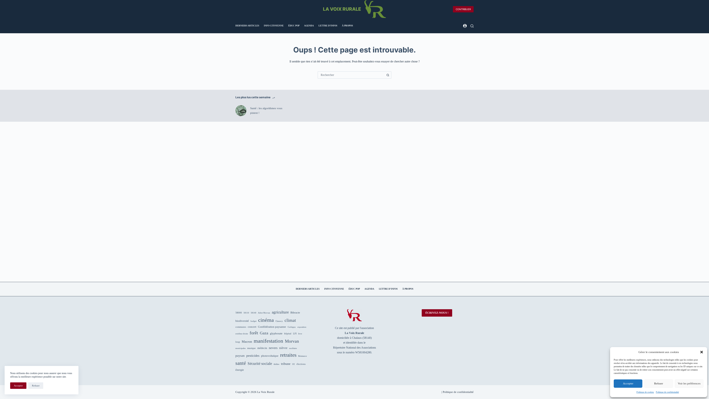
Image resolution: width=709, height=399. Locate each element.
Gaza (264, 333)
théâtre (276, 364)
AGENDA (309, 25)
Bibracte (295, 312)
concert (252, 326)
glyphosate (276, 333)
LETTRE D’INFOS (327, 25)
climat (290, 320)
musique (251, 348)
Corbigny (292, 327)
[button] (701, 352)
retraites (288, 355)
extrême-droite (241, 334)
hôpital (287, 333)
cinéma (266, 320)
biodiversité (242, 320)
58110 (246, 313)
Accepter (628, 383)
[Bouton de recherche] (387, 75)
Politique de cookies (645, 392)
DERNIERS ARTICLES (247, 25)
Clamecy (279, 321)
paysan (240, 355)
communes (240, 326)
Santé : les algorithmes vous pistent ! (266, 110)
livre (300, 334)
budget (253, 321)
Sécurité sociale (260, 364)
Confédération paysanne (272, 326)
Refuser (658, 383)
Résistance (302, 356)
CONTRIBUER (463, 9)
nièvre (283, 348)
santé (240, 363)
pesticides (252, 355)
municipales (240, 348)
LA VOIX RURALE (342, 9)
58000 (238, 312)
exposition (301, 327)
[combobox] (351, 75)
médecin (262, 348)
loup (237, 341)
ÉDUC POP (293, 25)
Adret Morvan (264, 313)
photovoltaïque (269, 355)
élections (301, 364)
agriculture (280, 312)
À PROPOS (347, 25)
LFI (295, 333)
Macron (247, 341)
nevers (273, 348)
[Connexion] (465, 26)
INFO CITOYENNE (274, 25)
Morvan (292, 341)
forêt (254, 332)
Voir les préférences (689, 383)
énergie (239, 369)
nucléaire (293, 348)
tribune (285, 364)
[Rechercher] (472, 26)
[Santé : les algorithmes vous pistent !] (240, 110)
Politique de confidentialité (667, 392)
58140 (253, 313)
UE (293, 364)
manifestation (268, 341)
